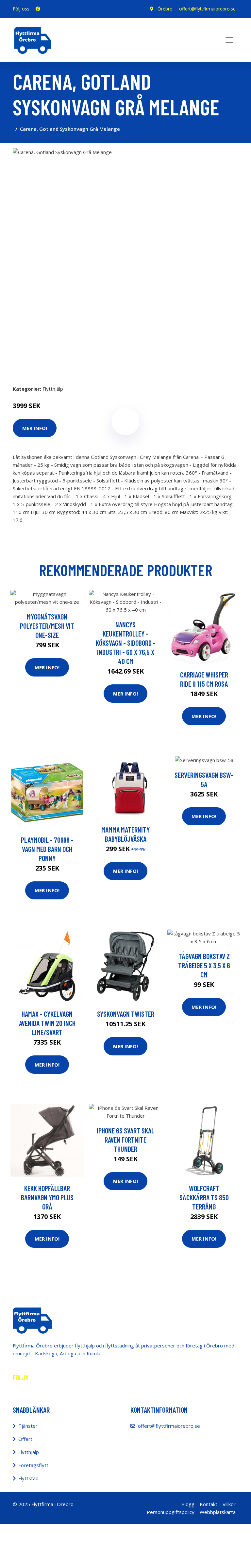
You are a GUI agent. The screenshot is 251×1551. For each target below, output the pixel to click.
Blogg (187, 1504)
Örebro (165, 9)
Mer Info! (47, 667)
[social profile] (38, 9)
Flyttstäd (28, 1478)
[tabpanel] (125, 261)
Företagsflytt (33, 1465)
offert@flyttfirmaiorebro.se (207, 9)
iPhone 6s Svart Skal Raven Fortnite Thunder (125, 1139)
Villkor (229, 1504)
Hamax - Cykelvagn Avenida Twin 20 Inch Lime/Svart (47, 1023)
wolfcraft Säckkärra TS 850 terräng (204, 1197)
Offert (25, 1439)
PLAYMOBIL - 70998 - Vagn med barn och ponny (47, 848)
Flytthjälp (52, 388)
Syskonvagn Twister (125, 1014)
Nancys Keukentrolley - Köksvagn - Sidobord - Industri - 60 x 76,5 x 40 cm (126, 642)
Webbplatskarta (218, 1512)
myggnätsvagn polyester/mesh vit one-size (47, 625)
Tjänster (28, 1426)
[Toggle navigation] (229, 40)
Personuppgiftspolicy (170, 1512)
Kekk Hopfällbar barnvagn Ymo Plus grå (47, 1197)
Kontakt (208, 1504)
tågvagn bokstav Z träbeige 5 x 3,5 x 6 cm (204, 965)
